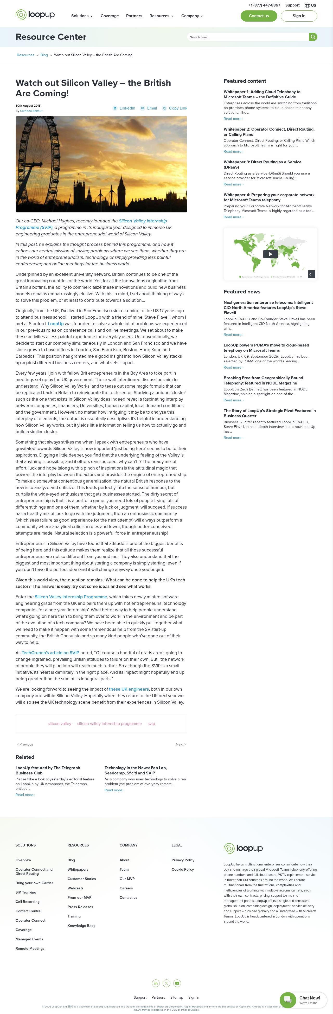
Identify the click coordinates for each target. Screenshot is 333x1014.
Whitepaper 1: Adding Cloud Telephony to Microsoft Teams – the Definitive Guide (262, 94)
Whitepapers (78, 869)
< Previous (25, 744)
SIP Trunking (26, 892)
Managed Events (29, 939)
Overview (23, 860)
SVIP (151, 724)
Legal (177, 845)
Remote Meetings (30, 948)
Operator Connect (30, 920)
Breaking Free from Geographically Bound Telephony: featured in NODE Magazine (263, 380)
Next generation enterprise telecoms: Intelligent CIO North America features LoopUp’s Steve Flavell (268, 307)
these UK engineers (129, 689)
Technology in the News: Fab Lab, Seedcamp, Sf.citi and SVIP (136, 770)
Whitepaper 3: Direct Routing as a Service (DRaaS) (263, 164)
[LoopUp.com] (35, 14)
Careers (126, 888)
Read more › (25, 795)
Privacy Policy (183, 860)
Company (190, 16)
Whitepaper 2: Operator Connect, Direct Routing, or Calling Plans (269, 131)
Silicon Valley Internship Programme (71, 596)
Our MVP (127, 879)
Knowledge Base (81, 925)
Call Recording (28, 901)
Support (140, 997)
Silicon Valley (59, 724)
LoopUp (56, 323)
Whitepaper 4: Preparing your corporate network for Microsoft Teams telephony (269, 197)
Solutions (80, 16)
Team (124, 869)
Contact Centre (28, 911)
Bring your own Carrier (34, 883)
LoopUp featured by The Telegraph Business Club (48, 770)
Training (74, 916)
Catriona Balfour (31, 110)
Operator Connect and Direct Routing (34, 871)
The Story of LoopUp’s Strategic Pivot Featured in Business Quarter (270, 413)
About (124, 860)
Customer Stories (82, 879)
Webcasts (76, 888)
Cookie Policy (183, 869)
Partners (134, 16)
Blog (44, 55)
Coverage (110, 16)
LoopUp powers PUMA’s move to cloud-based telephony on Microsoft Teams (266, 347)
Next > (181, 744)
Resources (159, 16)
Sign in (299, 16)
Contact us (259, 16)
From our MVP (80, 897)
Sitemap (176, 997)
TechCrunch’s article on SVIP (50, 652)
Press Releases (80, 907)
